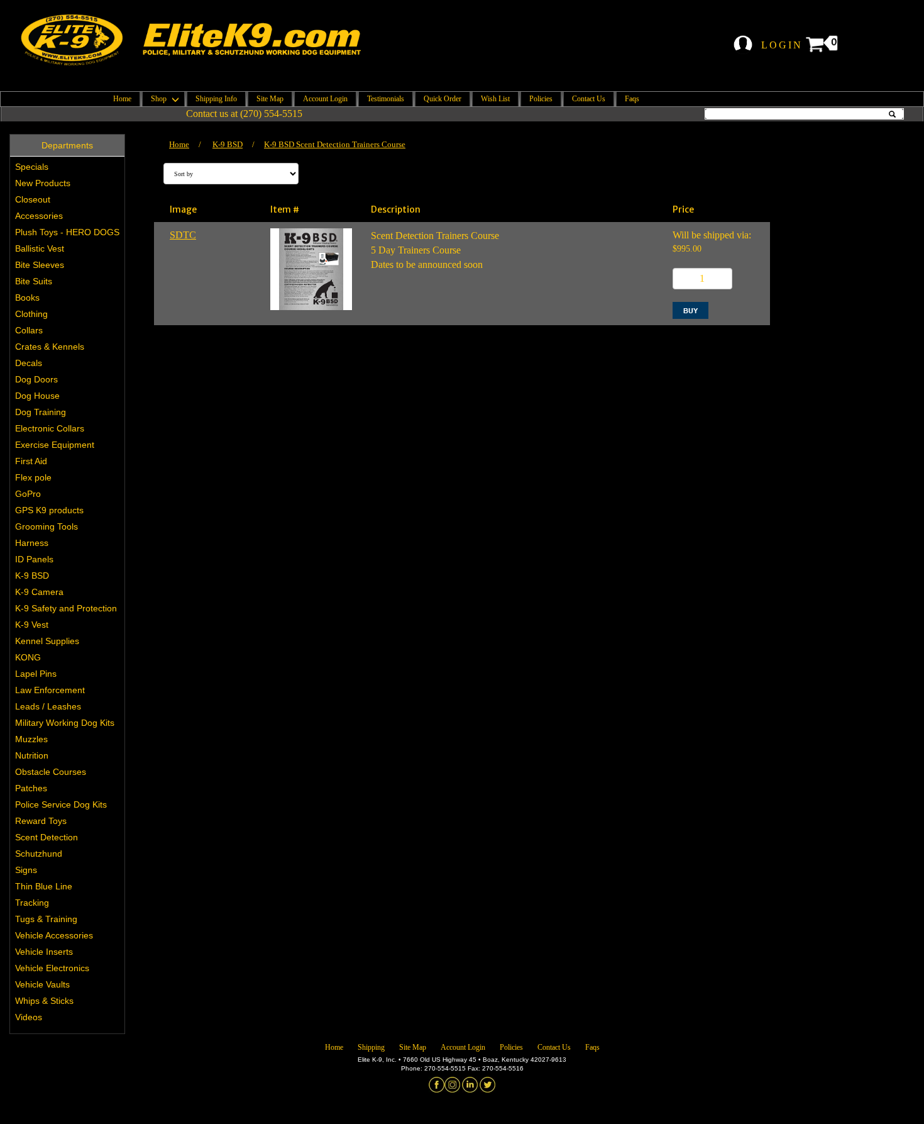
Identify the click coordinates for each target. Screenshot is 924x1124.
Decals (28, 363)
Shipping (371, 1047)
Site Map (269, 98)
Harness (31, 543)
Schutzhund (38, 854)
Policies (541, 98)
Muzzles (31, 739)
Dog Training (40, 412)
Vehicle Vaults (42, 984)
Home (122, 98)
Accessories (39, 216)
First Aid (31, 461)
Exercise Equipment (54, 445)
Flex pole (33, 477)
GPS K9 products (49, 510)
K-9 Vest (31, 625)
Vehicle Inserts (44, 952)
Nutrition (31, 755)
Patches (31, 788)
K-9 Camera (39, 592)
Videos (28, 1017)
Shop (159, 98)
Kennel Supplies (47, 641)
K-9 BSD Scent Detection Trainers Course (334, 144)
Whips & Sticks (44, 1001)
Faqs (632, 98)
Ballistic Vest (39, 248)
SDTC (183, 235)
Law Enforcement (50, 690)
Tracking (32, 903)
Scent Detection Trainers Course (435, 235)
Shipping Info (216, 98)
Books (27, 297)
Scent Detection (46, 837)
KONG (28, 657)
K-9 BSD (32, 575)
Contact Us (588, 98)
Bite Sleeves (39, 265)
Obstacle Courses (50, 772)
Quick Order (442, 98)
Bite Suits (33, 281)
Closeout (32, 199)
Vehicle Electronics (52, 968)
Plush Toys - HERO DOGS (67, 232)
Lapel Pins (36, 674)
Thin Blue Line (43, 886)
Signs (26, 870)
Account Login (325, 98)
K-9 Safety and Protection (66, 608)
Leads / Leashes (48, 706)
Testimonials (385, 98)
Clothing (31, 314)
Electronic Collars (49, 428)
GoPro (28, 494)
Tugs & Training (46, 919)
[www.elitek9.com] (203, 40)
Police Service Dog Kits (61, 804)
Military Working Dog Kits (64, 723)
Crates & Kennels (49, 347)
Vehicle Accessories (54, 935)
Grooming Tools (46, 526)
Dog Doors (36, 379)
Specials (31, 167)
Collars (29, 330)
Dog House (37, 396)
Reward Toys (41, 821)
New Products (42, 183)
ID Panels (34, 559)
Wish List (495, 98)
